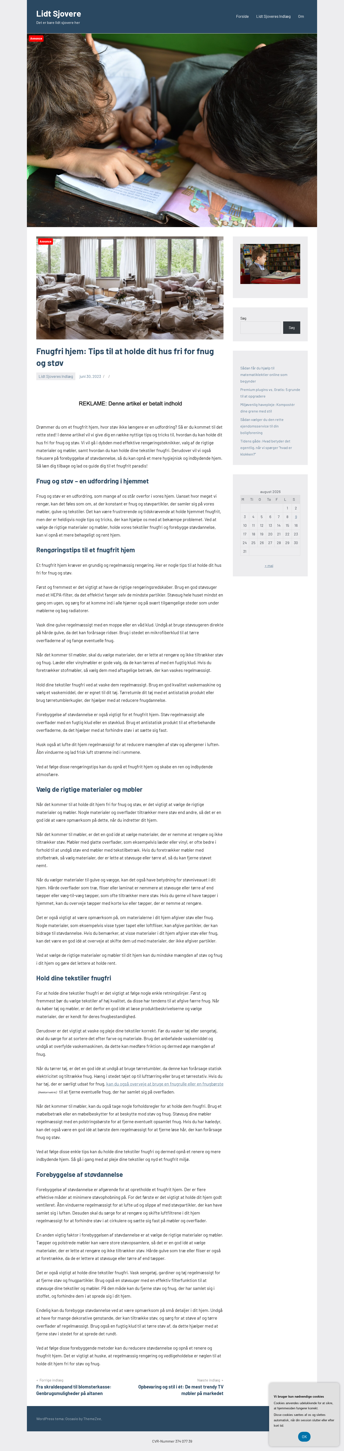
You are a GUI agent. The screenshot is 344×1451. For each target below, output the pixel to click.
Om (301, 16)
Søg (243, 318)
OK (304, 1436)
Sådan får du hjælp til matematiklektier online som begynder (263, 374)
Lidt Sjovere (58, 13)
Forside (242, 16)
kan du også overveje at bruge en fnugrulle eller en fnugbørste (164, 1083)
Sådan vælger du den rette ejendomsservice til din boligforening (262, 426)
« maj (269, 565)
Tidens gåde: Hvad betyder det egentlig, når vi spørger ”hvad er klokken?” (266, 447)
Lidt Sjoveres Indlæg (273, 16)
